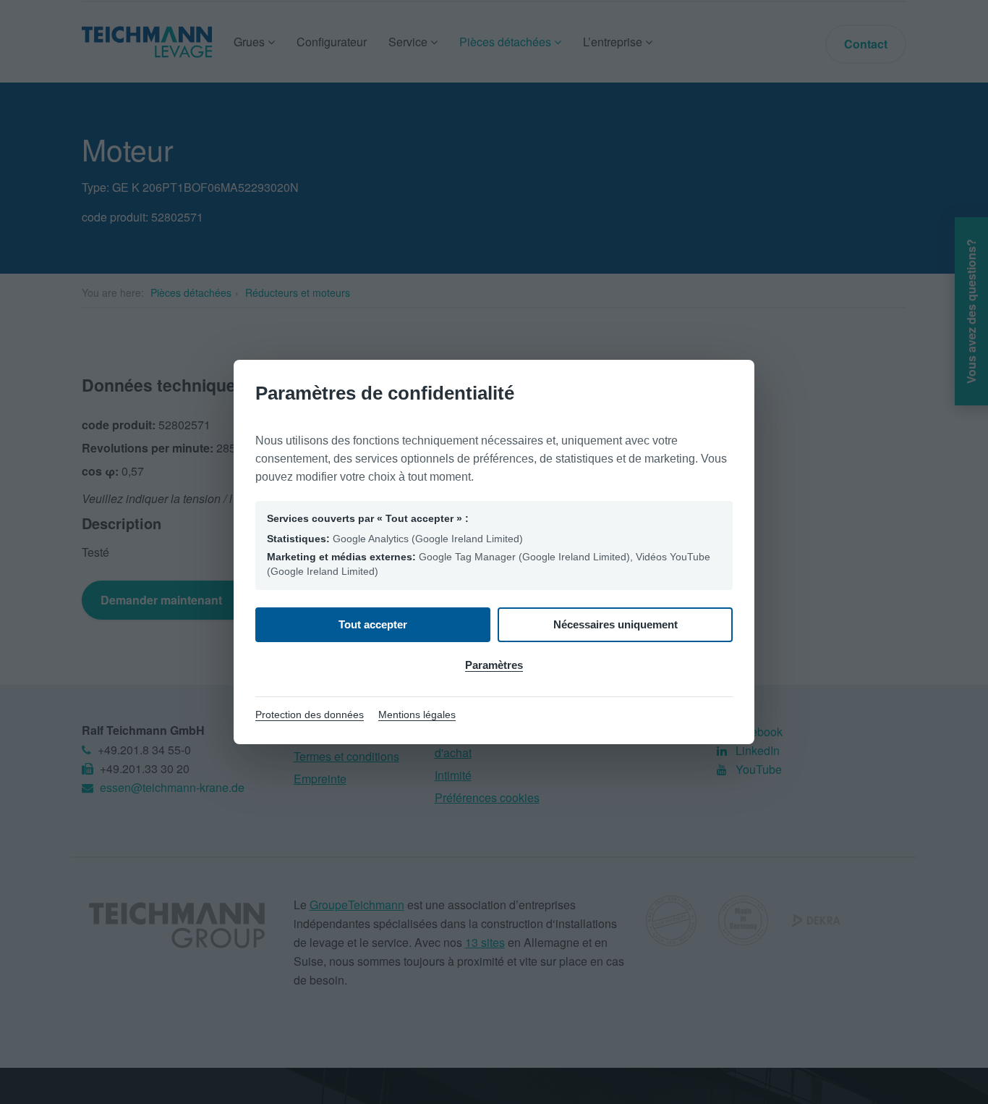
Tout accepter (372, 624)
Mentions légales (417, 714)
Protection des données (309, 714)
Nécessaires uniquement (615, 624)
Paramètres (494, 665)
